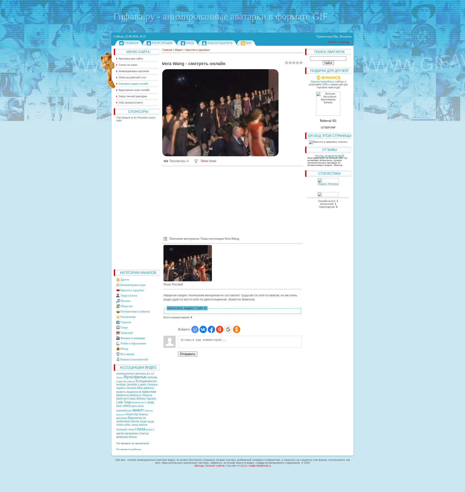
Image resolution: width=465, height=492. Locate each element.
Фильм (133, 436)
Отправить (187, 354)
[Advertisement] (136, 194)
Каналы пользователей (134, 359)
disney (119, 377)
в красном (147, 392)
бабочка (149, 411)
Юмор (124, 348)
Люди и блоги (128, 295)
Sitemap (199, 465)
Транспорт (126, 333)
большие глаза (125, 429)
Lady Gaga (124, 402)
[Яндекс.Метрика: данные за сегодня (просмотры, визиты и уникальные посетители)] (328, 182)
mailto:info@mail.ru (260, 465)
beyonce (120, 414)
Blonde (135, 421)
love (119, 406)
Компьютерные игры (133, 285)
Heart (129, 414)
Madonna (122, 395)
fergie (143, 421)
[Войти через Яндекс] (219, 329)
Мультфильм (135, 377)
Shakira (143, 414)
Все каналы (127, 354)
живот (138, 410)
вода (150, 402)
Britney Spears (146, 398)
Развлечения (128, 317)
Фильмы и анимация (132, 338)
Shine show (208, 161)
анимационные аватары (131, 373)
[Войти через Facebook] (211, 329)
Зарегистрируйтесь (322, 81)
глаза (140, 428)
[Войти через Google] (228, 329)
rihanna (147, 395)
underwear (123, 421)
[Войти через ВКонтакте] (203, 329)
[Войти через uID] (195, 329)
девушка (122, 437)
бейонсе (135, 395)
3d (144, 418)
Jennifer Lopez (136, 384)
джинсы (149, 388)
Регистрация (162, 43)
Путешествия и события (135, 311)
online (127, 406)
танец (134, 424)
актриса (150, 429)
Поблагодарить (219, 43)
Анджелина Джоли (125, 381)
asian (120, 424)
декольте (121, 418)
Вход (190, 43)
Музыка (125, 301)
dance (143, 424)
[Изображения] (187, 263)
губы (127, 424)
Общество (126, 306)
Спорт (124, 327)
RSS (248, 43)
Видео (179, 49)
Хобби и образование (133, 343)
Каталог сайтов (215, 465)
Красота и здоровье (132, 290)
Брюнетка (135, 418)
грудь (150, 421)
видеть (121, 392)
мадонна (132, 392)
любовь (152, 377)
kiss (154, 381)
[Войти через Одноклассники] (236, 329)
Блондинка (144, 381)
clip (135, 414)
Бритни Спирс (126, 398)
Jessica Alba (134, 388)
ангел (120, 433)
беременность (139, 402)
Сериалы (125, 322)
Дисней (150, 374)
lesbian (121, 384)
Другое (124, 279)
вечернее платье (137, 433)
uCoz (243, 465)
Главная (131, 43)
